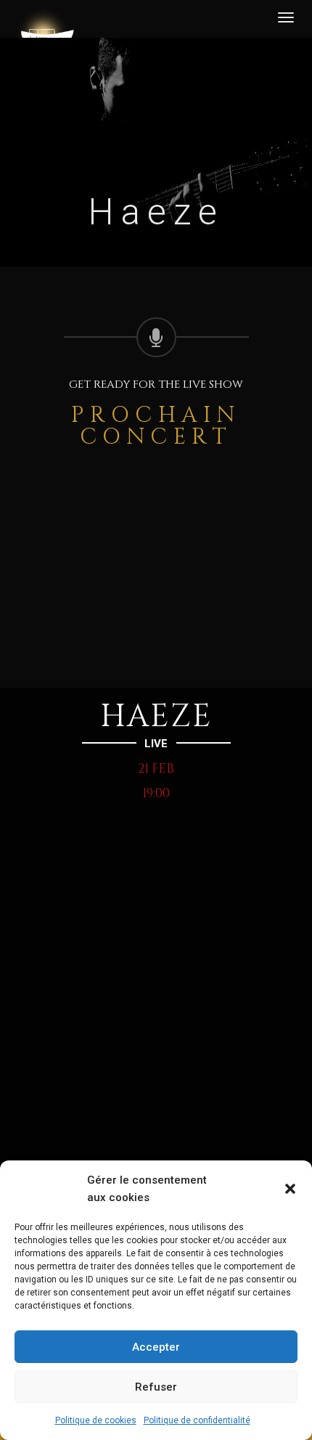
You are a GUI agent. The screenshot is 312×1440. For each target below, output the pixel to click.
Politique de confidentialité (197, 1420)
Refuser (156, 1387)
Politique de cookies (95, 1420)
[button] (290, 1188)
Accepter (156, 1347)
